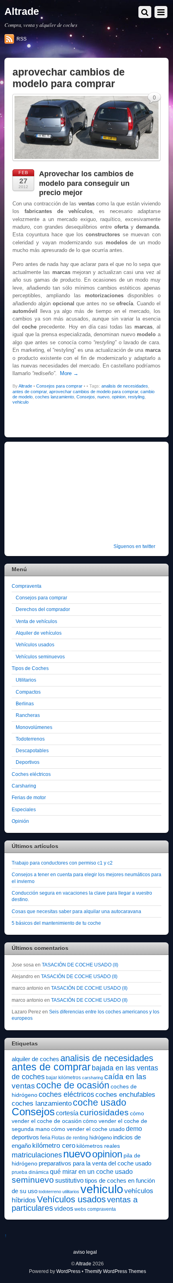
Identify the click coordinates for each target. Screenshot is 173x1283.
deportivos (25, 1137)
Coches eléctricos (31, 774)
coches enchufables (125, 1094)
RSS (21, 39)
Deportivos (27, 762)
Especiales (24, 809)
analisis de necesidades (124, 386)
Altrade (25, 386)
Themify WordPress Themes (115, 1271)
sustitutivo (69, 1180)
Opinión (20, 821)
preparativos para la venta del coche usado (95, 1163)
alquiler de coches (35, 1059)
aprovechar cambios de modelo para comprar (93, 391)
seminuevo (33, 1180)
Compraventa (26, 586)
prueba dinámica (30, 1172)
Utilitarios (26, 679)
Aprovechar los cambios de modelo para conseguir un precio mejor (86, 183)
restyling (136, 396)
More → (69, 373)
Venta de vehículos (36, 621)
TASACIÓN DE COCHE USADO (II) (80, 964)
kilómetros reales (98, 1146)
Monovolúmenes (34, 727)
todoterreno (50, 1191)
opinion (119, 396)
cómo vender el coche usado (88, 1129)
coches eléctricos (66, 1094)
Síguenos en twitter (134, 546)
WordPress (68, 1271)
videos (63, 1208)
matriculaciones (37, 1155)
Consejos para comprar (59, 386)
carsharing (92, 1077)
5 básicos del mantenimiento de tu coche (56, 923)
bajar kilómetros (63, 1077)
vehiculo (20, 402)
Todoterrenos (30, 738)
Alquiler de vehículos (39, 632)
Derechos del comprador (43, 609)
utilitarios (70, 1191)
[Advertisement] (62, 498)
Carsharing (24, 785)
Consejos (85, 396)
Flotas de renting (69, 1138)
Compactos (28, 691)
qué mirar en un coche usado (91, 1171)
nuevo (103, 396)
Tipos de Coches (30, 668)
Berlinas (25, 703)
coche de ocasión (72, 1085)
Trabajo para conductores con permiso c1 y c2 (62, 862)
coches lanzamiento (54, 396)
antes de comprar (29, 391)
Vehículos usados (35, 644)
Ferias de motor (29, 797)
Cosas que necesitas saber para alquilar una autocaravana (76, 911)
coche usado (99, 1102)
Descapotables (32, 750)
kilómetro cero (53, 1145)
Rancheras (28, 715)
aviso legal (85, 1252)
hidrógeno (100, 1138)
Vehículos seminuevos (40, 656)
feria (45, 1138)
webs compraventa (95, 1209)
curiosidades (104, 1112)
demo (134, 1128)
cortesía (67, 1113)
